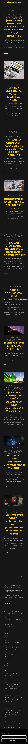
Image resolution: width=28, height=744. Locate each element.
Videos (20, 723)
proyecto (15, 712)
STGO (21, 14)
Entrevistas (8, 631)
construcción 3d (9, 682)
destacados (8, 624)
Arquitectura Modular (11, 611)
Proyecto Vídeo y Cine (11, 14)
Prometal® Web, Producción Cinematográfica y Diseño (15, 461)
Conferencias (8, 680)
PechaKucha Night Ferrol (12, 710)
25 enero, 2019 (13, 337)
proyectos (11, 453)
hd (11, 697)
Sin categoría (8, 658)
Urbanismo (7, 723)
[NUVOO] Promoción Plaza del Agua (12, 585)
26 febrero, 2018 (13, 509)
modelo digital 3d (15, 136)
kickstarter (17, 512)
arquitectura (8, 675)
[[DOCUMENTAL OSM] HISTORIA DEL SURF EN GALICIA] (14, 185)
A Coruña (7, 673)
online (6, 708)
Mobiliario (7, 638)
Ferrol (13, 693)
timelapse (13, 18)
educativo (9, 512)
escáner (7, 690)
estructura (19, 16)
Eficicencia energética (11, 628)
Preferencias (14, 740)
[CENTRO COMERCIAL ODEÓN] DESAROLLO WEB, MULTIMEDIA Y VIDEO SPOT (14, 401)
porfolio (10, 452)
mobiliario (19, 699)
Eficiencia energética (11, 688)
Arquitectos (16, 673)
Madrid (12, 699)
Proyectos (9, 340)
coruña (19, 682)
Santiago (19, 716)
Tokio (19, 721)
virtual (6, 725)
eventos (7, 693)
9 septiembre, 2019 (14, 233)
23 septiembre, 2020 (13, 81)
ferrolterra (10, 17)
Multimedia (10, 83)
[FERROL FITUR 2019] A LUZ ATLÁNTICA (14, 345)
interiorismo (18, 697)
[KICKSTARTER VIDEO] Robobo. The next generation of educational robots (14, 524)
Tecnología (8, 663)
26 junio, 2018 (13, 447)
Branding (7, 617)
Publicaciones (9, 654)
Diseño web (11, 451)
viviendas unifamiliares (12, 727)
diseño (6, 684)
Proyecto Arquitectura (12, 642)
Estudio (7, 633)
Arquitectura (8, 606)
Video (13, 15)
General (7, 635)
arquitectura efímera (11, 677)
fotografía (18, 17)
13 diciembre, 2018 (13, 385)
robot (17, 513)
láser (15, 135)
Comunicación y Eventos (12, 619)
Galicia (6, 697)
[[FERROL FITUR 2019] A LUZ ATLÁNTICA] (14, 330)
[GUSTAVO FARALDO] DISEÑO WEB (12, 587)
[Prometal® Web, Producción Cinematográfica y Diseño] (14, 440)
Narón (15, 706)
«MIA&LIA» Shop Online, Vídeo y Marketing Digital (14, 94)
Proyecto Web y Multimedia (13, 449)
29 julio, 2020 (13, 130)
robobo (11, 513)
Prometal (9, 137)
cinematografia (10, 450)
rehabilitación (16, 714)
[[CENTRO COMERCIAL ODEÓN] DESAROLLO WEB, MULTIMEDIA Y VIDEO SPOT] (14, 377)
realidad (7, 714)
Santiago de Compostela (12, 719)
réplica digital (17, 137)
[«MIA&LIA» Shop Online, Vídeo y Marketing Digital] (14, 70)
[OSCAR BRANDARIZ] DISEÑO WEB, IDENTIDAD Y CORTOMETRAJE (14, 249)
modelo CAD (8, 701)
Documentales (9, 16)
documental (14, 684)
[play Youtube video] (14, 500)
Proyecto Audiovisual (13, 13)
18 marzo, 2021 (13, 10)
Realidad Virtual (9, 656)
